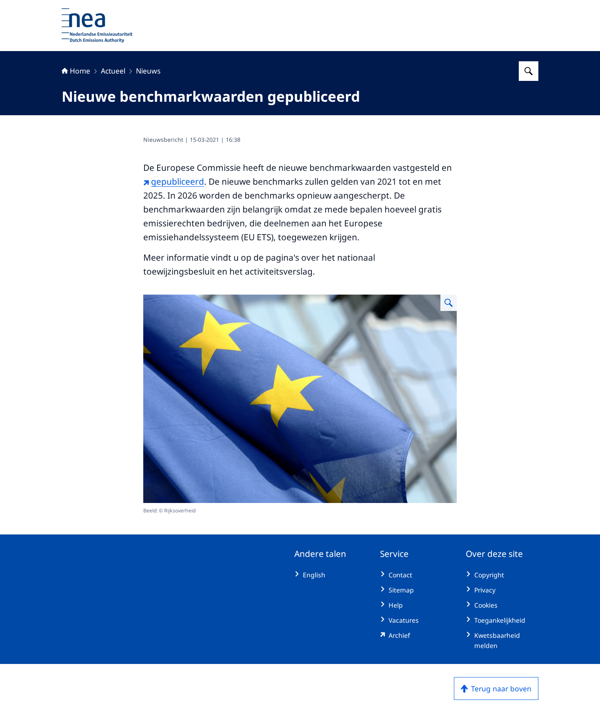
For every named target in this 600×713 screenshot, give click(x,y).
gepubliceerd (177, 181)
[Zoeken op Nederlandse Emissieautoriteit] (528, 71)
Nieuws (148, 71)
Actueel (113, 71)
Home (80, 71)
